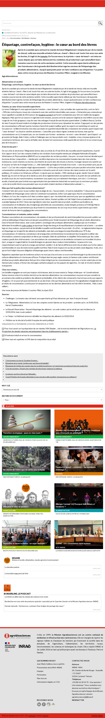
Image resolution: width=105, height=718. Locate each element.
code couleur (27, 225)
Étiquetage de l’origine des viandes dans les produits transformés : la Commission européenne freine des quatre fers (47, 366)
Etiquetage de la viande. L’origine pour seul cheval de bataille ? (27, 363)
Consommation (15, 38)
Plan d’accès (42, 678)
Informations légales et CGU (48, 682)
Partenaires (41, 675)
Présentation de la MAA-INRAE (49, 667)
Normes (33, 38)
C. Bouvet (45, 715)
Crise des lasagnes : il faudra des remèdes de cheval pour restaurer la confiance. (34, 369)
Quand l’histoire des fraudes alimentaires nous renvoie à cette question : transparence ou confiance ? (41, 377)
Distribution (26, 38)
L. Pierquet (32, 715)
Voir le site (96, 568)
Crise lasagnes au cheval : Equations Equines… (22, 361)
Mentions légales (97, 715)
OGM (93, 281)
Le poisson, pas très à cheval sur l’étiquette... (21, 374)
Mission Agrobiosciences (85, 102)
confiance (27, 210)
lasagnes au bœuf (46, 115)
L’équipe (40, 671)
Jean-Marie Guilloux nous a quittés (51, 664)
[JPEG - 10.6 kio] (9, 58)
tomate (44, 56)
